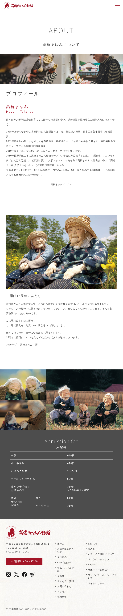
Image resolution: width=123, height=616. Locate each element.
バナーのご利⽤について (101, 554)
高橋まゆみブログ (60, 184)
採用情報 (62, 597)
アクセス (62, 592)
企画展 (60, 576)
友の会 (91, 549)
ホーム (60, 544)
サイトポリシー (96, 583)
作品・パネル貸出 (65, 569)
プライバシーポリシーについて (102, 577)
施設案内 (62, 557)
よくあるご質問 (65, 581)
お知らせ (93, 544)
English (92, 564)
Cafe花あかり (64, 562)
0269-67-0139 (20, 548)
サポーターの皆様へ (98, 570)
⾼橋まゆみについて (65, 550)
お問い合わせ (64, 586)
